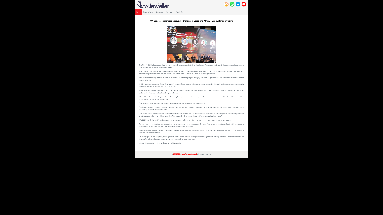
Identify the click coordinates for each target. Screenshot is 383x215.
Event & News (148, 12)
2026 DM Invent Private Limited (185, 154)
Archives (169, 12)
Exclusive (159, 12)
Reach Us (179, 12)
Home (138, 12)
